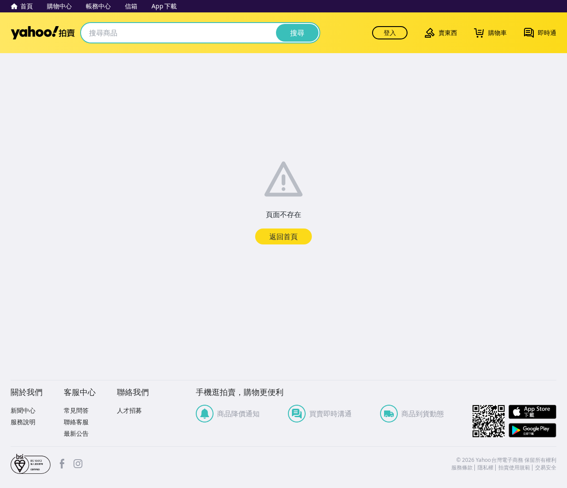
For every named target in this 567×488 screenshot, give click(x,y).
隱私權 (485, 468)
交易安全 (545, 468)
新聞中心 (23, 410)
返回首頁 (283, 236)
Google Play (532, 430)
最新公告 (76, 433)
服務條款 (462, 468)
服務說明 (23, 422)
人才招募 (129, 410)
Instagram (78, 464)
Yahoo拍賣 (43, 32)
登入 (390, 32)
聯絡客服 (76, 422)
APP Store (532, 412)
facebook (62, 464)
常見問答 (76, 410)
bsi (30, 464)
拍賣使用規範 (514, 468)
